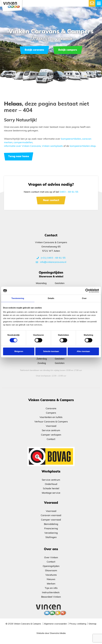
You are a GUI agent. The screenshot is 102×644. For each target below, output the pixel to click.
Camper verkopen (51, 434)
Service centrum (51, 430)
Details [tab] (51, 298)
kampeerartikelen (71, 138)
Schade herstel (51, 488)
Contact (51, 439)
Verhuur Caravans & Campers (51, 421)
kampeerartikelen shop (83, 145)
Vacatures (51, 574)
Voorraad (51, 425)
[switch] (38, 340)
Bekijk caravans (34, 49)
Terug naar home (18, 156)
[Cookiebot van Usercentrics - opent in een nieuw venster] (87, 291)
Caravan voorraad (51, 515)
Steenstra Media (58, 633)
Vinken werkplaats (52, 145)
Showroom (51, 570)
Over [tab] (84, 298)
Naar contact (51, 200)
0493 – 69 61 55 (69, 191)
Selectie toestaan (51, 351)
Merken (51, 583)
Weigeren (18, 351)
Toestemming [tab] (17, 298)
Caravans (51, 408)
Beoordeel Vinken (51, 596)
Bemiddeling (51, 524)
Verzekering (51, 532)
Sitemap (92, 623)
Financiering (51, 528)
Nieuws (51, 579)
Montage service (51, 492)
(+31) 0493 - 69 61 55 (52, 257)
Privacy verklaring (77, 623)
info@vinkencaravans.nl (52, 262)
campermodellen (23, 142)
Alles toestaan (83, 351)
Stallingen (51, 537)
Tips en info (51, 587)
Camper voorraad (51, 519)
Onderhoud (51, 484)
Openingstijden (51, 566)
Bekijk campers (67, 49)
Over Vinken (51, 557)
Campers (51, 412)
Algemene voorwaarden (55, 623)
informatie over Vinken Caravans (22, 145)
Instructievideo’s (51, 592)
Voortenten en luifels (51, 417)
